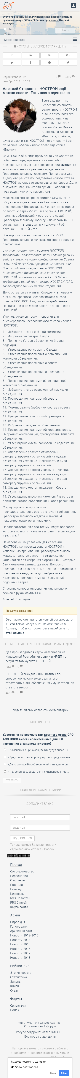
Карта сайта (19, 907)
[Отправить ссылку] (68, 62)
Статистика (18, 977)
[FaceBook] (12, 55)
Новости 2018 (20, 957)
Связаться (18, 1005)
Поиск (14, 1010)
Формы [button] (16, 999)
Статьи (25, 46)
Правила (16, 885)
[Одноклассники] (31, 62)
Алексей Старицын (48, 46)
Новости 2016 (20, 949)
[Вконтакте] (31, 55)
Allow (64, 1073)
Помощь (16, 889)
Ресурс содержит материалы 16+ (40, 1032)
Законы (15, 981)
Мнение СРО (40, 722)
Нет (10, 29)
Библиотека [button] (20, 966)
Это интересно (20, 972)
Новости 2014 (20, 940)
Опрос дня (17, 922)
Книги (14, 986)
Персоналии (19, 876)
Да (9, 34)
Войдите (17, 710)
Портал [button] (16, 865)
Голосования (19, 926)
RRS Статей (18, 902)
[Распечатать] (49, 62)
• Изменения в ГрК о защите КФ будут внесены (37, 750)
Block (53, 1073)
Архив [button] (15, 915)
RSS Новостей (20, 898)
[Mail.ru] (49, 55)
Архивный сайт (21, 931)
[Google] (68, 55)
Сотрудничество (22, 871)
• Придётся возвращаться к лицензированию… (38, 771)
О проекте (17, 880)
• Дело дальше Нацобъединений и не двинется (37, 764)
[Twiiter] (12, 62)
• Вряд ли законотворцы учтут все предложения (38, 757)
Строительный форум (40, 1026)
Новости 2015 (20, 944)
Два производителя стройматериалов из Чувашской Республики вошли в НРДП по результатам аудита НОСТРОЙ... (36, 656)
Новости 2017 (20, 953)
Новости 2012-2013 (24, 935)
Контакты (17, 893)
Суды (14, 990)
